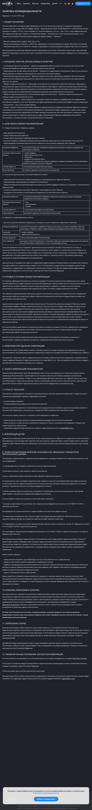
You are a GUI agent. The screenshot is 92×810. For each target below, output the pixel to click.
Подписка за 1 (83, 3)
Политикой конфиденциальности (46, 793)
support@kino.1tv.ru (67, 428)
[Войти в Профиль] (72, 3)
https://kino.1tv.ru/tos (79, 658)
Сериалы (26, 3)
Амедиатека (45, 3)
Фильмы (35, 3)
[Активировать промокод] (69, 3)
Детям (54, 3)
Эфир (19, 3)
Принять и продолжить (46, 799)
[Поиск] (65, 3)
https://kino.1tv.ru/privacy (10, 605)
